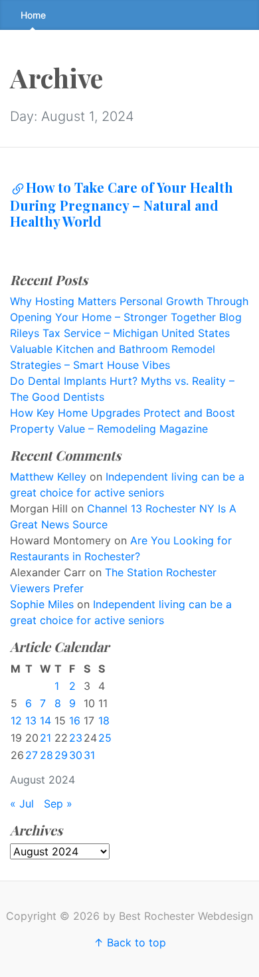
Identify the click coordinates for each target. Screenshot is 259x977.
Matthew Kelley (48, 476)
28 (46, 755)
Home (33, 15)
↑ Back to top (130, 942)
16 (74, 720)
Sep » (58, 803)
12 (16, 720)
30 (75, 755)
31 (89, 755)
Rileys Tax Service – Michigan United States (120, 333)
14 (45, 720)
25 (105, 737)
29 (61, 755)
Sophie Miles (42, 604)
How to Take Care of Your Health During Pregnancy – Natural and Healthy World (121, 204)
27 (31, 755)
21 (45, 737)
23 (75, 737)
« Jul (22, 803)
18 (104, 720)
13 (31, 720)
